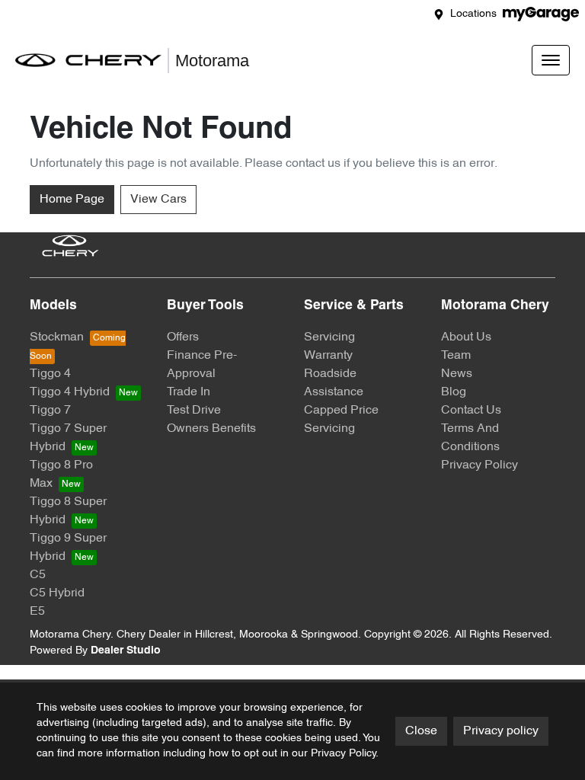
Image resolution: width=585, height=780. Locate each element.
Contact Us (471, 410)
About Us (466, 337)
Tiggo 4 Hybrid (70, 392)
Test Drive (194, 410)
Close (421, 731)
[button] (551, 60)
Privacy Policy (479, 465)
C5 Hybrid (57, 593)
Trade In (188, 392)
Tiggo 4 (50, 374)
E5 (37, 612)
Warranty (328, 356)
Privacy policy (501, 731)
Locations (473, 14)
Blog (453, 392)
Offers (183, 337)
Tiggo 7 (50, 410)
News (456, 374)
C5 (38, 575)
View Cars (158, 199)
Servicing (329, 337)
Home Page (72, 199)
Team (456, 356)
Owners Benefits (211, 429)
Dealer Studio (126, 651)
